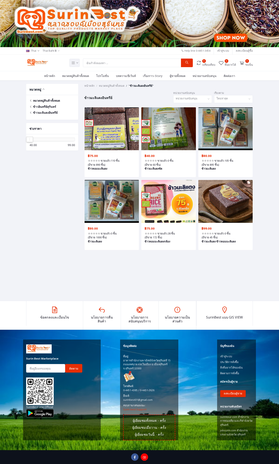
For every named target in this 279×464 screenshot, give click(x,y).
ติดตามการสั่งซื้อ (229, 373)
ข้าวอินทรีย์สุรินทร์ (44, 107)
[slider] (29, 139)
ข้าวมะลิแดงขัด (153, 168)
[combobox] (192, 99)
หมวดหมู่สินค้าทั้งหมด (75, 76)
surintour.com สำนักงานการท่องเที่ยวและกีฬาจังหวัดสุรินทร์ (236, 421)
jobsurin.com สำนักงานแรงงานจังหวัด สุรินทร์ (234, 432)
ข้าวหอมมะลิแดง (97, 168)
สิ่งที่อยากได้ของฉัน (231, 367)
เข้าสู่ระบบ (223, 50)
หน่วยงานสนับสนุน (205, 76)
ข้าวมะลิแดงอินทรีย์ (45, 112)
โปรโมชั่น (102, 76)
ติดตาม (73, 368)
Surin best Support (134, 409)
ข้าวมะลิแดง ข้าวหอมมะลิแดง (219, 241)
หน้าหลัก (49, 76)
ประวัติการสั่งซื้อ (229, 362)
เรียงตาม (219, 93)
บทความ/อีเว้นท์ (126, 76)
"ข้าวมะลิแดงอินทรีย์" (141, 86)
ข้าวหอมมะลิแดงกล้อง (157, 241)
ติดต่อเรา (229, 76)
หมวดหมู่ (35, 89)
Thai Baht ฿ (50, 50)
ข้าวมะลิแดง (209, 168)
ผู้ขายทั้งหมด (177, 76)
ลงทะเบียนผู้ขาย (233, 393)
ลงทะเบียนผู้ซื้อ (244, 50)
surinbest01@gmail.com (138, 400)
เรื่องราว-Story (153, 76)
